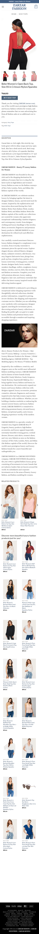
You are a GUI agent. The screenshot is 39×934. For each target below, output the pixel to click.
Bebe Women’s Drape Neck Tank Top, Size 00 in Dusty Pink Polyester (28, 524)
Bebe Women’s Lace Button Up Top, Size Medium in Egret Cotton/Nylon (8, 524)
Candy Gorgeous (14, 919)
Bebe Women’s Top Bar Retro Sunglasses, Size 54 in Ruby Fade (29, 803)
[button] (3, 6)
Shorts (19, 913)
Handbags (32, 912)
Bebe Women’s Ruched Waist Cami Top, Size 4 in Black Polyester (9, 605)
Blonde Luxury (17, 915)
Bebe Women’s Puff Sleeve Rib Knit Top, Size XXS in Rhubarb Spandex (28, 566)
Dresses (24, 912)
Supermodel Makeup (26, 924)
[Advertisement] (19, 880)
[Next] (37, 509)
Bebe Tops (7, 125)
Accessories (12, 910)
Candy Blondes (12, 918)
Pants (8, 913)
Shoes (13, 913)
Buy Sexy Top (10, 98)
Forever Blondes (25, 921)
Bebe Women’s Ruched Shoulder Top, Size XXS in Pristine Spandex (8, 764)
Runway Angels (27, 922)
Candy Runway (12, 921)
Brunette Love (29, 915)
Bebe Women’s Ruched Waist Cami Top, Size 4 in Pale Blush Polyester (28, 723)
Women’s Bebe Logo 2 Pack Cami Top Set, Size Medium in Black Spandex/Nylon (28, 606)
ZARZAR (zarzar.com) (27, 103)
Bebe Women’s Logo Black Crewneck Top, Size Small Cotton (10, 645)
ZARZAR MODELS (24, 931)
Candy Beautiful (27, 916)
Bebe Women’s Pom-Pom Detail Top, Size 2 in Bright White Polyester (28, 764)
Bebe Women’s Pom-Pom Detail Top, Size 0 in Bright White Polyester (28, 646)
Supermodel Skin (12, 925)
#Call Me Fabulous (13, 916)
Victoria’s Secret (26, 925)
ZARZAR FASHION (19, 6)
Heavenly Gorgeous (13, 922)
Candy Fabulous (26, 918)
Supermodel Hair (11, 924)
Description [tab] (6, 138)
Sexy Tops (23, 14)
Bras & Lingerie (8, 912)
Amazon (7, 915)
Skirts (26, 913)
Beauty (20, 910)
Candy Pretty (26, 919)
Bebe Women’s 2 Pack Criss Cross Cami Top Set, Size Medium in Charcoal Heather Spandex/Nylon (9, 804)
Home (13, 14)
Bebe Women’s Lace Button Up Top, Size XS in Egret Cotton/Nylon (9, 845)
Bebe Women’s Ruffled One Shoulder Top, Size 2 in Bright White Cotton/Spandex (9, 724)
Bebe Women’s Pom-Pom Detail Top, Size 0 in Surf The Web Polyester (28, 845)
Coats (18, 912)
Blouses (28, 910)
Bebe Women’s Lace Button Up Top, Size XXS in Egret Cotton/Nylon (9, 566)
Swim (31, 913)
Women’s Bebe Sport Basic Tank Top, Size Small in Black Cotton (10, 684)
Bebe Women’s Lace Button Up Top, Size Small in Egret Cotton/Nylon (28, 684)
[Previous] (1, 509)
